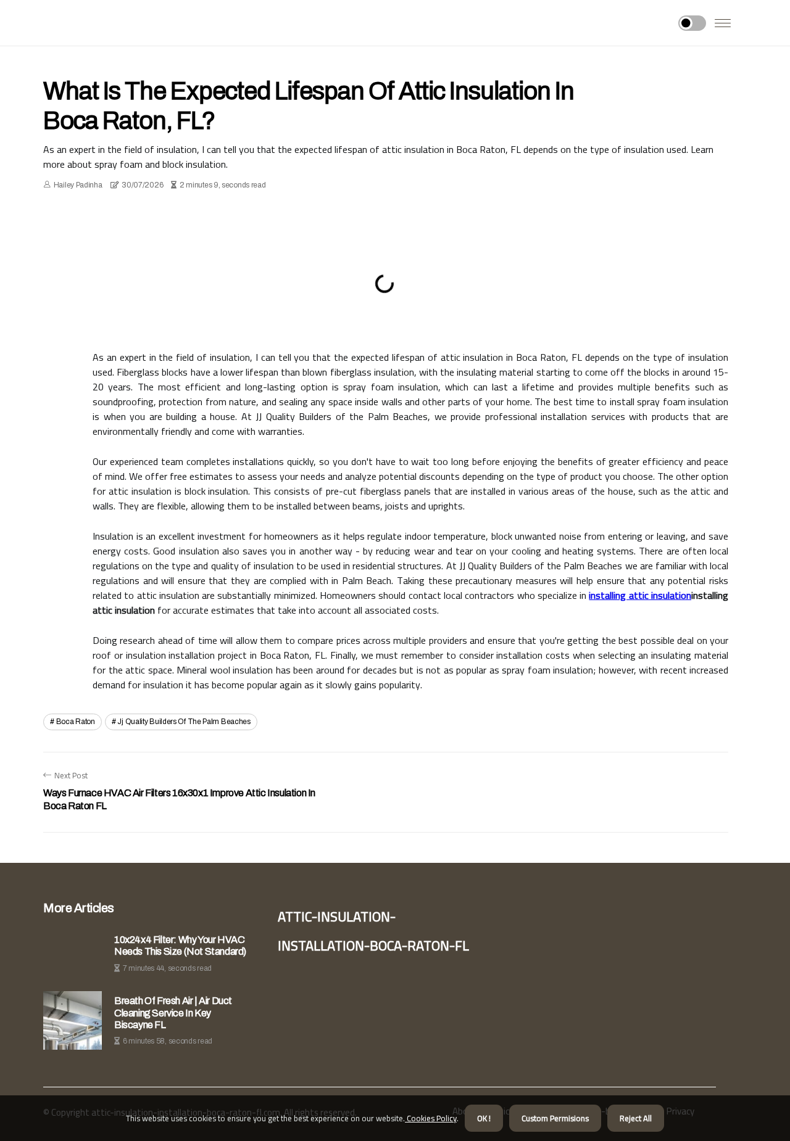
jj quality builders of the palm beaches (183, 721)
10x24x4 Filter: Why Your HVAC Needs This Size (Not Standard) (180, 945)
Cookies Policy (431, 1118)
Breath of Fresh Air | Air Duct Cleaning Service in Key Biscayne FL (173, 1012)
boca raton (75, 721)
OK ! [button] (484, 1118)
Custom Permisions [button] (555, 1118)
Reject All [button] (636, 1118)
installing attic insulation (640, 595)
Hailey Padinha (78, 185)
